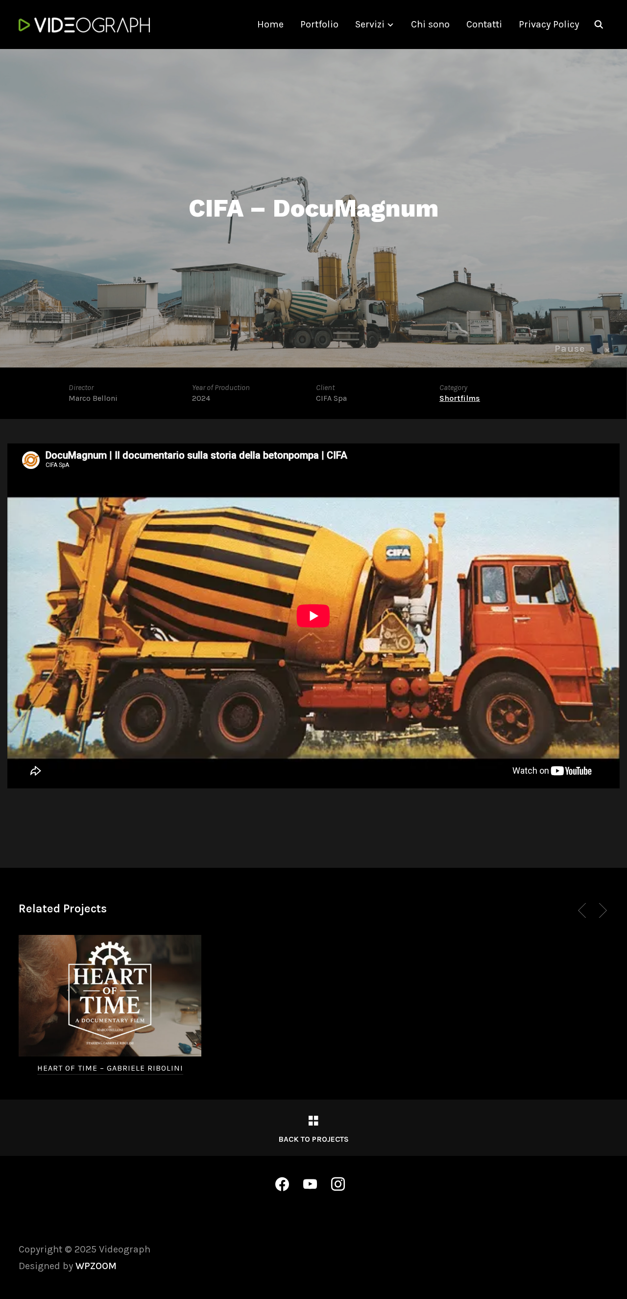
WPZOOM (96, 1266)
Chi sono (430, 24)
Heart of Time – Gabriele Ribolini (110, 1068)
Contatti (484, 24)
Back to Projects (313, 1139)
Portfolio (319, 24)
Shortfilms (459, 398)
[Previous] (584, 910)
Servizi (370, 24)
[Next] (601, 910)
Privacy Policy (549, 24)
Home (270, 24)
